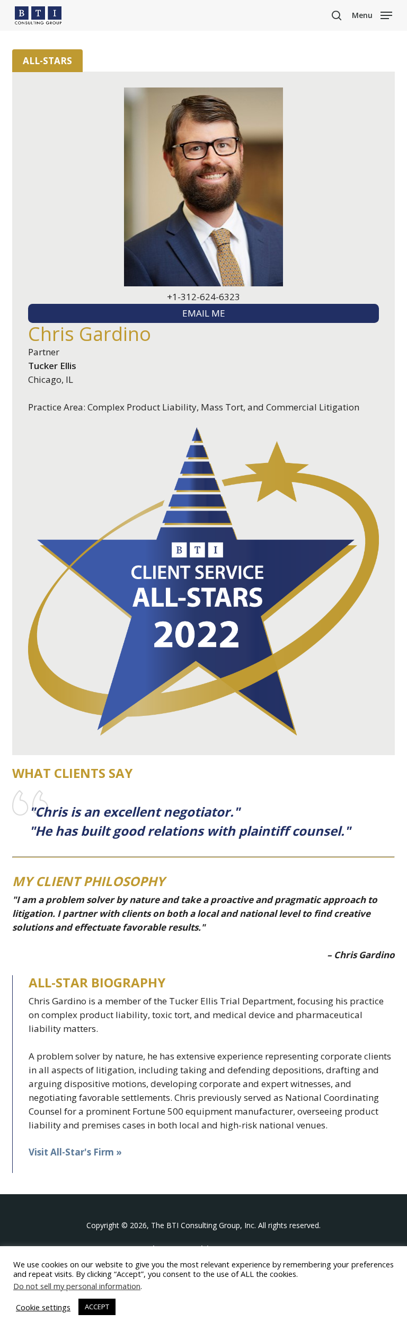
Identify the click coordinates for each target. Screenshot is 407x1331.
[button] (372, 14)
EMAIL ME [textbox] (203, 313)
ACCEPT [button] (97, 1306)
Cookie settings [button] (43, 1307)
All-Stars (47, 61)
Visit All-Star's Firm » (75, 1152)
